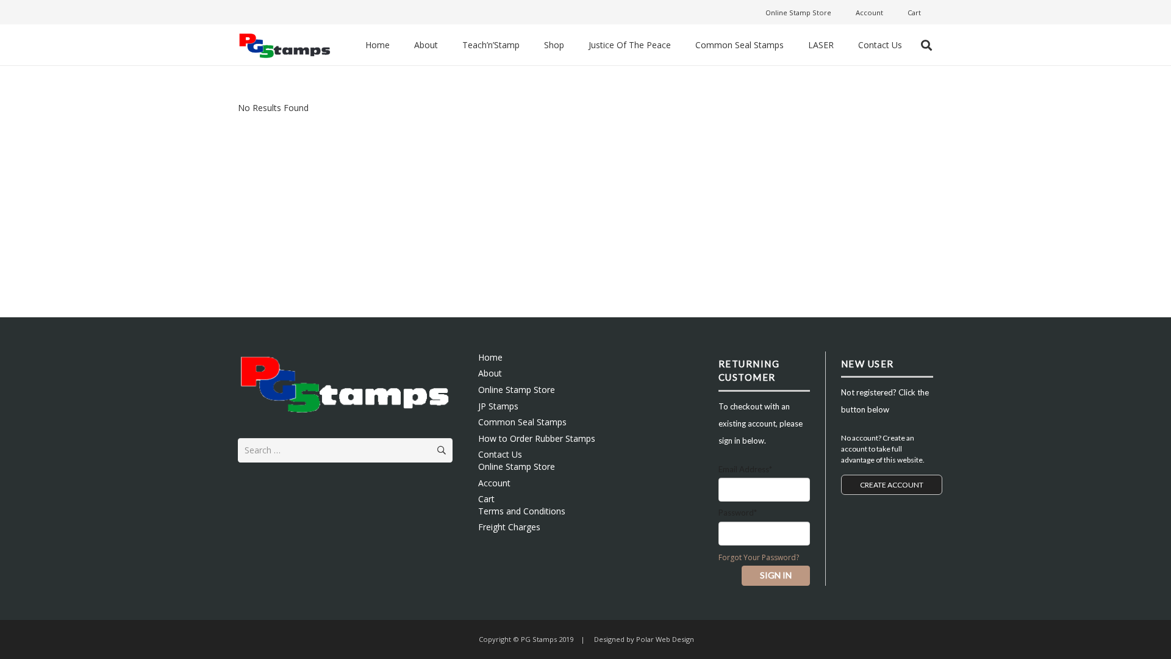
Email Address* (745, 469)
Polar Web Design (664, 639)
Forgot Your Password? (758, 557)
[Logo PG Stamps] (285, 45)
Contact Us (500, 454)
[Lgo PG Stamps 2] (345, 382)
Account (494, 483)
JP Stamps (498, 406)
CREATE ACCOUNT (891, 484)
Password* (737, 512)
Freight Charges (509, 527)
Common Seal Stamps (522, 422)
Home (490, 357)
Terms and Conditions (521, 511)
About (490, 373)
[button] (926, 45)
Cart (486, 499)
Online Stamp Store (516, 389)
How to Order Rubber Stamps (536, 438)
